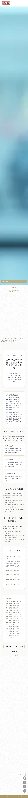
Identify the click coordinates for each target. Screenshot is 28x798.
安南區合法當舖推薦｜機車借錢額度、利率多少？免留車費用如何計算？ (13, 604)
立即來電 (7, 796)
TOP (25, 790)
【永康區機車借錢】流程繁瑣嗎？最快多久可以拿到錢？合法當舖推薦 (13, 616)
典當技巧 (8, 302)
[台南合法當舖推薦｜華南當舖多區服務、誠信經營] (6, 3)
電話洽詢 (8, 646)
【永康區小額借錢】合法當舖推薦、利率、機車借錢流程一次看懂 (13, 623)
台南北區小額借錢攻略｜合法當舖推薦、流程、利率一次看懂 (13, 635)
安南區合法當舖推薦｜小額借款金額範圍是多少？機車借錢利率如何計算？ (13, 610)
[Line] (24, 778)
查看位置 (14, 652)
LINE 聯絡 (19, 646)
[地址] (24, 786)
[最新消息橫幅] (14, 145)
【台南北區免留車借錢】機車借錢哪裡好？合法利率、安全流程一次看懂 (13, 629)
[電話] (24, 782)
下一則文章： (14, 775)
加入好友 (21, 796)
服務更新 (8, 297)
